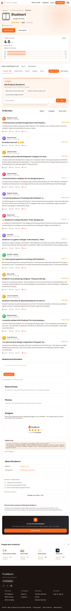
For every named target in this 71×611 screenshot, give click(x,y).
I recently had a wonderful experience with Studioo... (24, 123)
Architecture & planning (16, 10)
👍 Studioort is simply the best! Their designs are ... (23, 220)
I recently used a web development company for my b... (25, 156)
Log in (52, 2)
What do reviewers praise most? (37, 91)
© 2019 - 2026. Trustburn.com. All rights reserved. (16, 607)
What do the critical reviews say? (15, 91)
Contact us (24, 597)
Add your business (40, 600)
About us (23, 594)
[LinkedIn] (11, 585)
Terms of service (47, 607)
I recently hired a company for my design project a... (24, 178)
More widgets (9, 451)
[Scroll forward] (68, 544)
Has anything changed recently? (15, 95)
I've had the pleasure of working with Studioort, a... (23, 198)
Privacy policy (37, 607)
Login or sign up (58, 594)
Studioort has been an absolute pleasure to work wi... (24, 300)
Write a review (36, 2)
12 (38, 432)
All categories (9, 594)
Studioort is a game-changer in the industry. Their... (23, 239)
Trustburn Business (40, 594)
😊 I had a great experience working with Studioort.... (24, 259)
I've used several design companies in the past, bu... (24, 342)
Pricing (37, 597)
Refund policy (58, 607)
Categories (45, 2)
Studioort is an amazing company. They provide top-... (24, 279)
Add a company (9, 600)
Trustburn (7, 574)
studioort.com (24, 466)
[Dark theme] (67, 3)
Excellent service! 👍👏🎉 (13, 142)
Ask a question (9, 374)
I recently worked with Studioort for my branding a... (24, 320)
